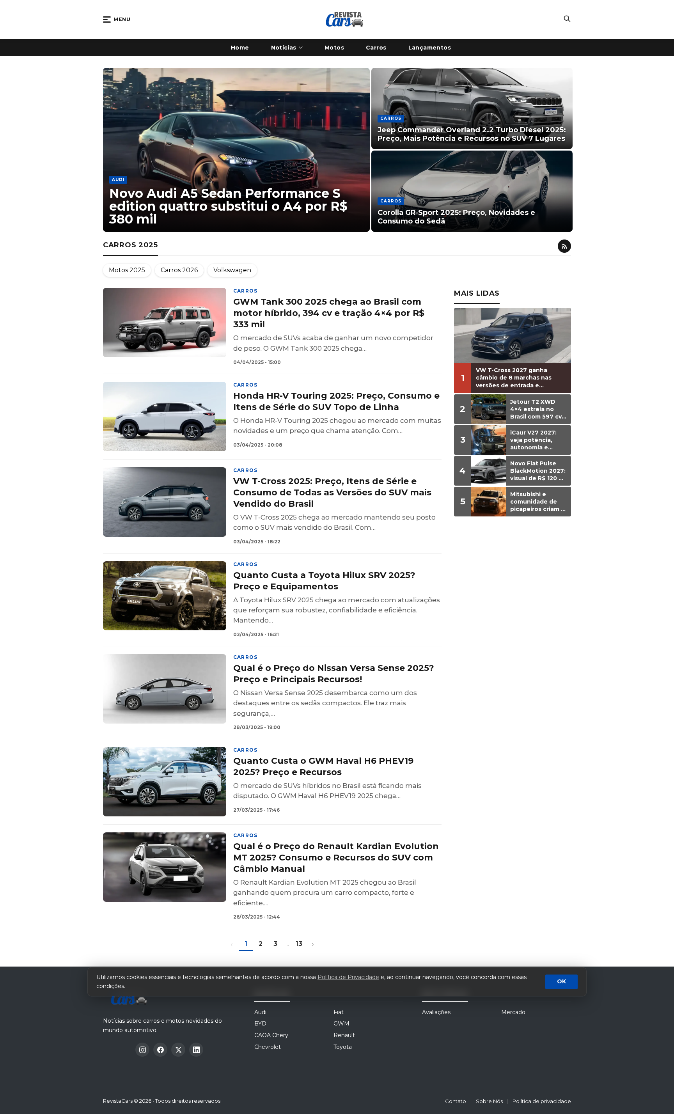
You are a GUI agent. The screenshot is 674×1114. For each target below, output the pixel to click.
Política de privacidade (542, 1101)
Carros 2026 (179, 270)
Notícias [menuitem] (283, 47)
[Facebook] (160, 1050)
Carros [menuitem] (376, 47)
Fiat (338, 1012)
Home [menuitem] (240, 47)
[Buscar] (567, 19)
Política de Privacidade (348, 977)
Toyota (342, 1046)
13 (299, 943)
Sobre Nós (489, 1101)
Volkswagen (232, 270)
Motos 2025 (127, 270)
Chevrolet (267, 1046)
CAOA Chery (271, 1035)
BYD (260, 1023)
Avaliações (436, 1012)
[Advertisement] (512, 643)
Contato (455, 1101)
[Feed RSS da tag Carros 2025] (564, 246)
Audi (260, 1012)
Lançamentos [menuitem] (429, 47)
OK (561, 981)
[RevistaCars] (131, 997)
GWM (341, 1023)
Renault (344, 1035)
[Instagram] (142, 1050)
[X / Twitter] (178, 1050)
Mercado (513, 1012)
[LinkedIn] (196, 1050)
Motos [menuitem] (334, 47)
